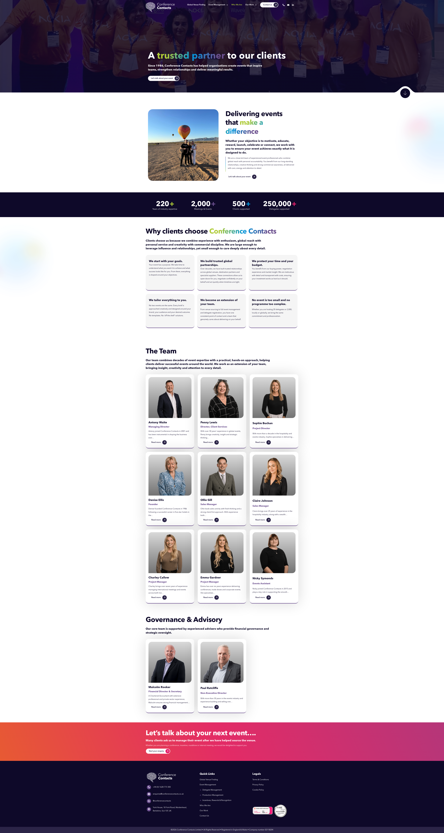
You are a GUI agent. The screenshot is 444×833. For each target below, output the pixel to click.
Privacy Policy (258, 785)
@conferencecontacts (162, 801)
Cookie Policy (258, 790)
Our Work (249, 5)
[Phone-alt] (284, 5)
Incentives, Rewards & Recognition (216, 800)
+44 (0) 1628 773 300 (162, 787)
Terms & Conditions (260, 780)
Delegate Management (212, 790)
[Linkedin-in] (293, 5)
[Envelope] (288, 5)
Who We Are (236, 5)
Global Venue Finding (196, 5)
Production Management (212, 795)
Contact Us (204, 816)
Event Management (217, 5)
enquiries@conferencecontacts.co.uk (168, 794)
